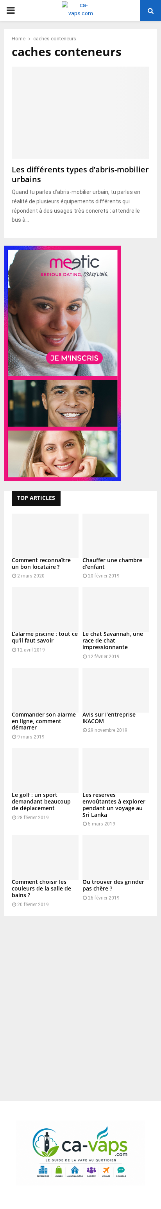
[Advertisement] (80, 1004)
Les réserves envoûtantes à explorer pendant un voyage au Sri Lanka (113, 804)
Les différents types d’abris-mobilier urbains (80, 174)
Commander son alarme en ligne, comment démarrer (44, 721)
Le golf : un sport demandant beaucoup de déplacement (41, 801)
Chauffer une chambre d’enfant (112, 563)
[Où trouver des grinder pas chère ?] (115, 857)
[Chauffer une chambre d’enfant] (115, 536)
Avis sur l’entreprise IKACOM (109, 718)
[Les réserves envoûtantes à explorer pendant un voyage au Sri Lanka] (115, 770)
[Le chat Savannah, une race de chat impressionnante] (115, 609)
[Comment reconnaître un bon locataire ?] (45, 536)
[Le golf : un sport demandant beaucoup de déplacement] (45, 770)
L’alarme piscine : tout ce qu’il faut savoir (45, 637)
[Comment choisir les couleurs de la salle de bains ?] (45, 857)
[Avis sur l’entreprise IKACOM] (115, 690)
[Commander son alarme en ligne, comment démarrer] (45, 690)
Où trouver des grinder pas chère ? (113, 885)
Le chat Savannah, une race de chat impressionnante (112, 640)
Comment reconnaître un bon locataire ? (41, 563)
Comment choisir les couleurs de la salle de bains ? (41, 888)
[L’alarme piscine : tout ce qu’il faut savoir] (45, 609)
